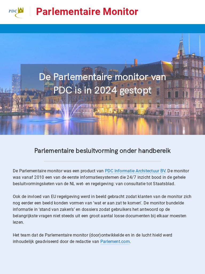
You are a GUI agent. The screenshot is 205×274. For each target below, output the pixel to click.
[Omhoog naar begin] (198, 269)
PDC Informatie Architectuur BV (135, 170)
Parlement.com (115, 241)
